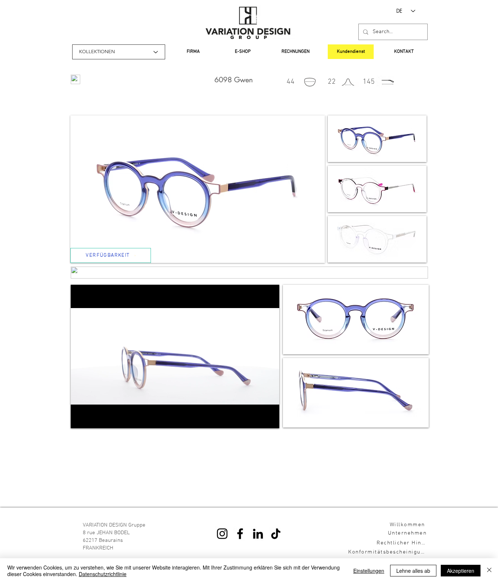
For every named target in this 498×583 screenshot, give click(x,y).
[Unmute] (92, 418)
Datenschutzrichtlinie (103, 574)
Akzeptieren (460, 570)
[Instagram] (222, 534)
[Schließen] (489, 570)
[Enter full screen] (269, 418)
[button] (377, 138)
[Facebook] (240, 534)
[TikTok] (276, 534)
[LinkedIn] (258, 534)
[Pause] (80, 418)
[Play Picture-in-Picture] (257, 418)
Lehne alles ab (413, 570)
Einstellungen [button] (368, 570)
